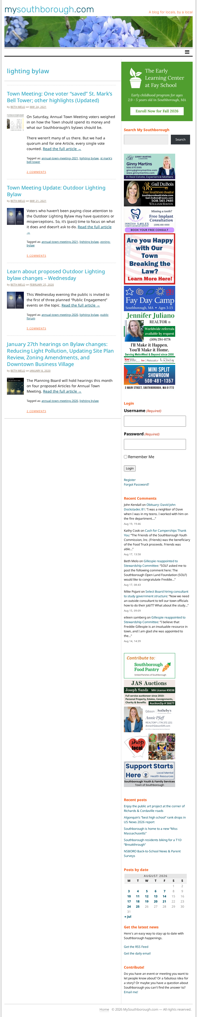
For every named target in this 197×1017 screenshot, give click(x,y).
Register (130, 480)
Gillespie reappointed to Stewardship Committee (151, 563)
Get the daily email (137, 953)
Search (180, 139)
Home (104, 1009)
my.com (49, 9)
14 (164, 896)
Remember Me (141, 456)
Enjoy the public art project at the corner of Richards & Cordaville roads (154, 808)
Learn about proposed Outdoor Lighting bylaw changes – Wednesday (56, 274)
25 (138, 906)
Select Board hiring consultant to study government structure (156, 593)
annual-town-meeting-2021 (60, 158)
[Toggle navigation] (187, 52)
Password (142, 434)
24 (129, 906)
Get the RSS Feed (136, 947)
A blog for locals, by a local (171, 12)
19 (147, 901)
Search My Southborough (146, 129)
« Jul (127, 916)
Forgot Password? (136, 484)
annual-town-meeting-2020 (60, 315)
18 (138, 901)
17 (129, 901)
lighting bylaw (89, 158)
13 (155, 896)
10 (129, 896)
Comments (36, 172)
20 (155, 901)
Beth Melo (18, 107)
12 (147, 896)
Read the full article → (62, 148)
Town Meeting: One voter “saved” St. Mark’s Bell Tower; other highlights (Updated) (59, 97)
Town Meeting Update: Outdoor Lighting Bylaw (56, 191)
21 (164, 901)
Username (142, 410)
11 (138, 896)
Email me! (131, 992)
